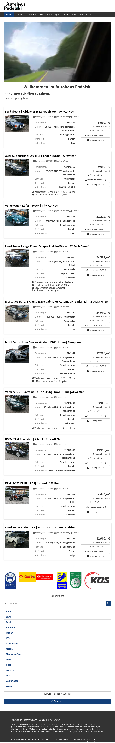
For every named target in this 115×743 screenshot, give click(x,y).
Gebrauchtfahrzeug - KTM (57, 499)
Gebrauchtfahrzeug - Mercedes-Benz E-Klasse (57, 315)
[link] (95, 130)
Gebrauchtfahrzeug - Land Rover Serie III (57, 541)
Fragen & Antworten (26, 14)
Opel (8, 664)
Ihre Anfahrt (70, 14)
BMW (8, 616)
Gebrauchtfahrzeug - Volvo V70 (57, 409)
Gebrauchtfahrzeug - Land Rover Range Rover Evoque (57, 268)
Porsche (10, 670)
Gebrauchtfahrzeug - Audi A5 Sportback (57, 174)
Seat (8, 675)
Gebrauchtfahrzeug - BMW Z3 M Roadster (57, 455)
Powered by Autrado (95, 741)
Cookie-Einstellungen (49, 719)
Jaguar (9, 632)
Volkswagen (12, 680)
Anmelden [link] (59, 701)
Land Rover (12, 643)
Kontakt (84, 14)
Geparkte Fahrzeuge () (59, 693)
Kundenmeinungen (49, 14)
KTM (8, 638)
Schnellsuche (57, 595)
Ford (8, 622)
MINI (8, 659)
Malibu (9, 648)
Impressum (16, 719)
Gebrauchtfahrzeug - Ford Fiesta (57, 127)
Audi (8, 611)
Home (9, 14)
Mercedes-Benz (14, 654)
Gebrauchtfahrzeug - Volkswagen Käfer (57, 219)
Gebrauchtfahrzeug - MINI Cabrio (57, 361)
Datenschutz (30, 719)
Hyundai (10, 627)
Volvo (9, 686)
